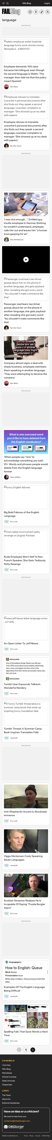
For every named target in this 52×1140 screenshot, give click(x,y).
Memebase (7, 1073)
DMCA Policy (46, 1136)
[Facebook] (36, 12)
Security (37, 1136)
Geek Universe (8, 1081)
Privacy (31, 1136)
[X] (47, 12)
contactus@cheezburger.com (17, 1121)
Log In (47, 3)
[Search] (7, 3)
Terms (26, 1136)
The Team (6, 1095)
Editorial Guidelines (11, 1103)
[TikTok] (41, 12)
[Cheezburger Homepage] (26, 1127)
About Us (6, 1099)
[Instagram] (30, 12)
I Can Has (6, 1065)
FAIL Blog (26, 3)
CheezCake (7, 1084)
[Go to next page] (32, 1049)
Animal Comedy (9, 1077)
